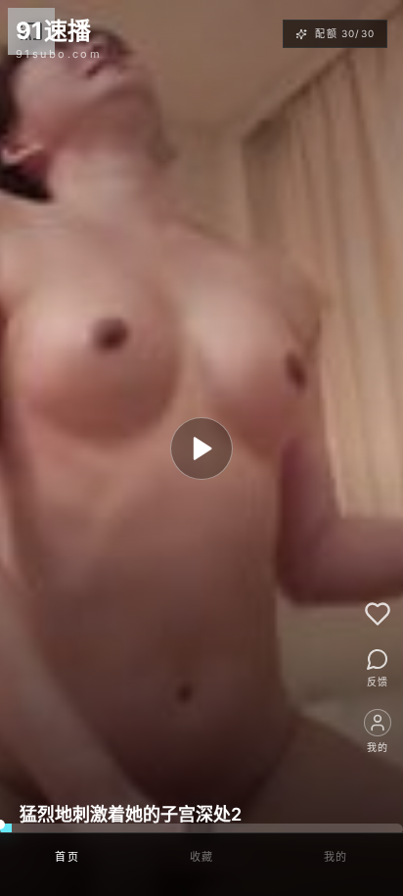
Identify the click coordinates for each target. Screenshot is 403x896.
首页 (67, 857)
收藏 (202, 857)
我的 (336, 857)
